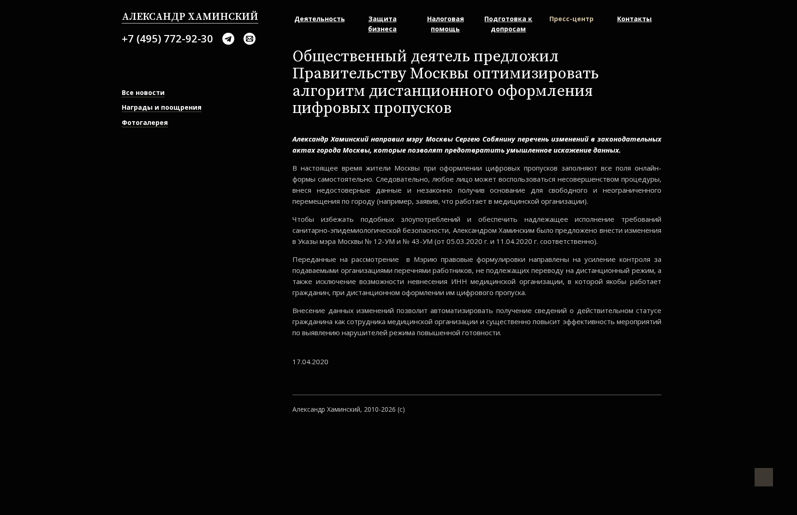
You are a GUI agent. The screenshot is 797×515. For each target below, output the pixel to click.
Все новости (143, 92)
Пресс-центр (571, 18)
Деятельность (319, 18)
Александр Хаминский (190, 17)
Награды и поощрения (162, 107)
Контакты (634, 18)
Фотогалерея (145, 122)
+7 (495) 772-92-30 (167, 38)
